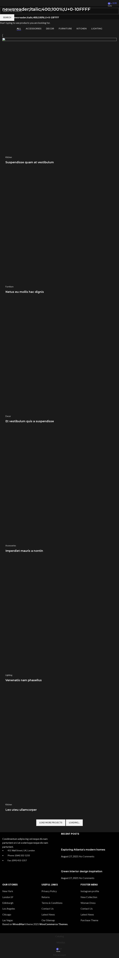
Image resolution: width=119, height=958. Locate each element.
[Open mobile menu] (3, 3)
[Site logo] (59, 3)
